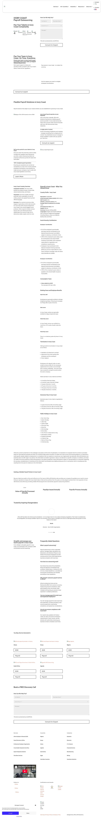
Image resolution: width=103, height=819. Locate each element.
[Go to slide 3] (51, 532)
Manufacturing (70, 751)
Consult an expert (21, 92)
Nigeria (42, 736)
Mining (68, 755)
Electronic (69, 740)
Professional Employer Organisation (22, 744)
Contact (97, 2)
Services (55, 6)
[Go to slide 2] (50, 532)
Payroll (17, 656)
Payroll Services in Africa (19, 740)
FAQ (59, 814)
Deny (27, 813)
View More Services (18, 755)
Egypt (41, 755)
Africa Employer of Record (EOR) (21, 736)
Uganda (42, 747)
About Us (88, 6)
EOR (16, 650)
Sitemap (42, 814)
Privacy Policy (19, 816)
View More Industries (71, 759)
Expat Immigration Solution (20, 751)
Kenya (41, 740)
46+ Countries (64, 6)
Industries (73, 6)
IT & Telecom (70, 744)
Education (69, 736)
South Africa (43, 751)
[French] (96, 4)
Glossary (55, 814)
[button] (35, 805)
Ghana (41, 744)
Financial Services (71, 747)
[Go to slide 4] (52, 532)
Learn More (19, 176)
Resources (81, 6)
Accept (10, 813)
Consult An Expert (51, 45)
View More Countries (45, 759)
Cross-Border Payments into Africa (21, 747)
